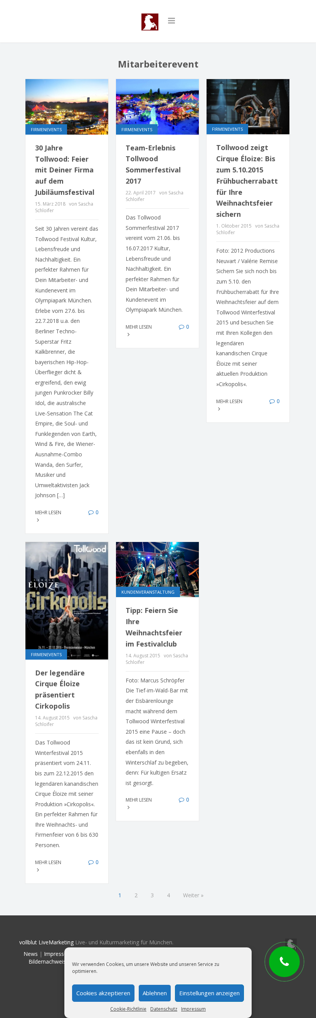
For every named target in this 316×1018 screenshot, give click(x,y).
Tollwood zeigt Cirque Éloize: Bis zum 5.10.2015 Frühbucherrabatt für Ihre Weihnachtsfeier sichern (247, 181)
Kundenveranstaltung (148, 592)
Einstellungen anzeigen (209, 993)
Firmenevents (46, 129)
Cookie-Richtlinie (128, 1009)
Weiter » (193, 895)
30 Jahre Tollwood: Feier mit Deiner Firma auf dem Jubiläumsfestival (64, 170)
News (31, 953)
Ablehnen (155, 993)
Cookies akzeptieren (103, 993)
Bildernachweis (47, 961)
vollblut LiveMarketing (46, 942)
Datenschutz (163, 1009)
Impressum (193, 1009)
